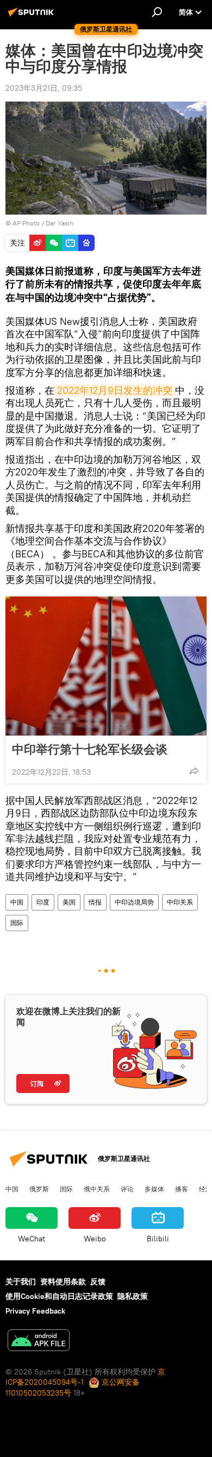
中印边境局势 (134, 902)
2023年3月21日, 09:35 (43, 88)
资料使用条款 (63, 1281)
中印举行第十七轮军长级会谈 (89, 749)
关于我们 (20, 1281)
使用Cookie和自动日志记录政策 (59, 1296)
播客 (181, 1189)
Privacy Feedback (35, 1311)
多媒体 (154, 1189)
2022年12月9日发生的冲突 (114, 390)
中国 (16, 902)
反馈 (97, 1281)
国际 (16, 923)
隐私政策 (132, 1296)
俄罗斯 (39, 1189)
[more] (194, 771)
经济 (205, 1189)
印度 (42, 902)
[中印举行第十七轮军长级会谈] (106, 666)
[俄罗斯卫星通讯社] (32, 16)
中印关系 (180, 902)
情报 (95, 902)
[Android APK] (39, 1341)
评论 (127, 1189)
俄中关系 (97, 1189)
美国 (69, 902)
